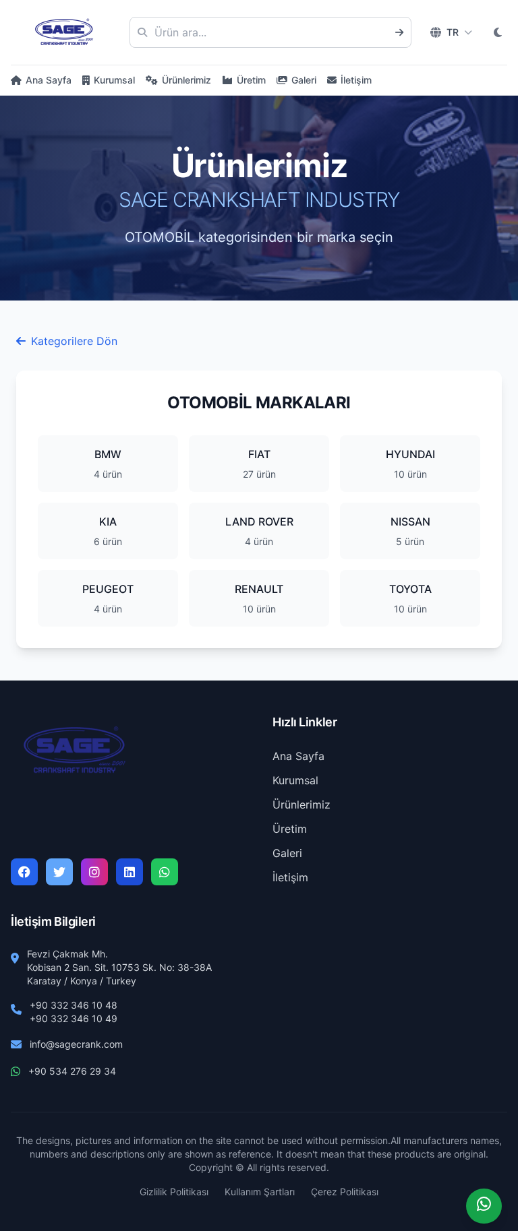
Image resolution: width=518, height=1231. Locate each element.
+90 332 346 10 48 (73, 1005)
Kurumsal (114, 80)
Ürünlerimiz (186, 80)
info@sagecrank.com (76, 1044)
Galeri (303, 80)
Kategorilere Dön (74, 341)
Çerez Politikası (344, 1191)
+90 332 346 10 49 (73, 1018)
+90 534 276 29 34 (72, 1071)
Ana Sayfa (48, 80)
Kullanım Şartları (260, 1191)
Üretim (251, 80)
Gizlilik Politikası (174, 1191)
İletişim (356, 80)
